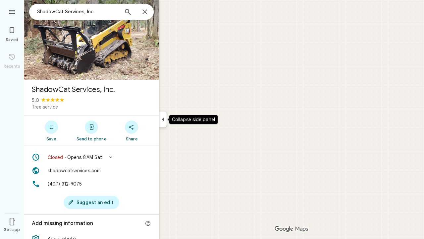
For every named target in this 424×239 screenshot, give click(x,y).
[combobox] (78, 12)
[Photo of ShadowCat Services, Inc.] (91, 40)
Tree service (45, 107)
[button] (91, 157)
